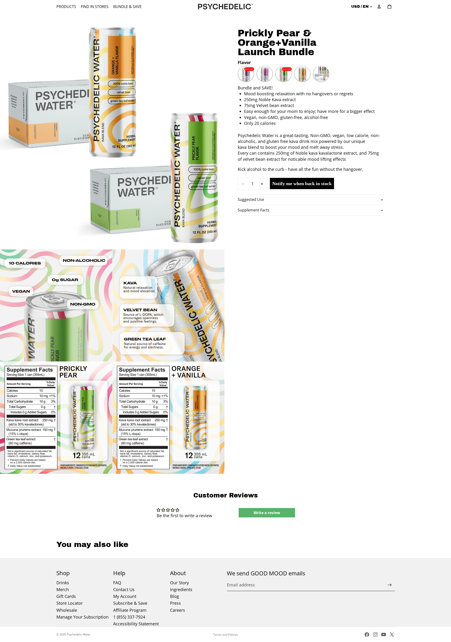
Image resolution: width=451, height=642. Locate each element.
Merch (62, 589)
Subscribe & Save (130, 603)
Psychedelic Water (79, 634)
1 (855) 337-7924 (129, 617)
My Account (124, 596)
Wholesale (66, 610)
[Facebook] (367, 634)
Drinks (62, 582)
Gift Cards (66, 596)
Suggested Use (251, 199)
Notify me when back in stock (302, 183)
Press (175, 603)
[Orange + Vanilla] (302, 73)
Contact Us (124, 589)
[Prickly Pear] (283, 73)
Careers (177, 610)
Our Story (179, 582)
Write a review (266, 512)
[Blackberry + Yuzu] (246, 73)
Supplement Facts (253, 210)
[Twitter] (392, 634)
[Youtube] (383, 634)
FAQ (117, 582)
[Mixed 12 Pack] (321, 73)
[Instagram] (375, 634)
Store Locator (69, 603)
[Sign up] (390, 585)
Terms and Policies (225, 635)
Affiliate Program (130, 610)
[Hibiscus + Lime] (265, 73)
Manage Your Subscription (82, 617)
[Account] (379, 6)
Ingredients (181, 589)
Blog (174, 596)
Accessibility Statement (136, 624)
